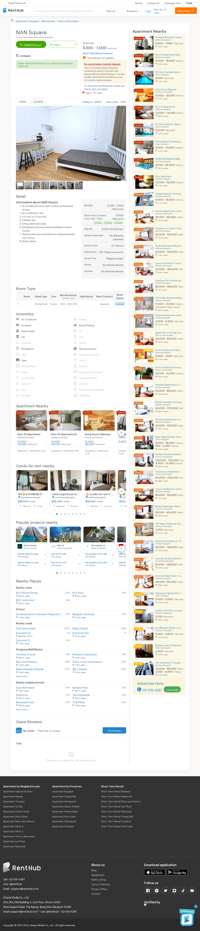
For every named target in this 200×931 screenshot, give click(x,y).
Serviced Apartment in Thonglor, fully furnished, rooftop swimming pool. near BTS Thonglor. (169, 384)
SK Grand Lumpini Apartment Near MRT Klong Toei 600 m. (169, 71)
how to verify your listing (96, 88)
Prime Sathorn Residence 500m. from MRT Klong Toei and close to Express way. (169, 141)
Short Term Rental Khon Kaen (117, 826)
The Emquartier (81, 694)
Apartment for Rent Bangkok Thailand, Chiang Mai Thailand (18, 10)
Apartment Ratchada (14, 846)
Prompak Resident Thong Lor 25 (169, 37)
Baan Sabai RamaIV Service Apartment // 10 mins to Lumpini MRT (169, 436)
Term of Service (100, 884)
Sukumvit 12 (23, 640)
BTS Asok (78, 592)
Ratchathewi (48, 21)
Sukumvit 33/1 (80, 632)
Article (138, 3)
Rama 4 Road (80, 628)
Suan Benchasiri (25, 687)
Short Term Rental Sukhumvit (116, 796)
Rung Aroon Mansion (165, 89)
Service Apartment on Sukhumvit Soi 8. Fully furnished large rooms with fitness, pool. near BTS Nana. (169, 210)
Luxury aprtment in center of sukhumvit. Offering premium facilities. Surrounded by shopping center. (169, 263)
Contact (96, 893)
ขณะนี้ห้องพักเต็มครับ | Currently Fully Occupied (169, 627)
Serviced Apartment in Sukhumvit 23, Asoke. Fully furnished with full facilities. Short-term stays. (169, 575)
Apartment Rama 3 (13, 831)
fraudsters (91, 79)
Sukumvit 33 (23, 632)
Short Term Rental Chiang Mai (117, 816)
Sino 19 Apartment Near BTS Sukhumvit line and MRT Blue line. (169, 54)
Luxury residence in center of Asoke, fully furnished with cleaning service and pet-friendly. (169, 488)
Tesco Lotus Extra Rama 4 (87, 661)
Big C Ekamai (79, 669)
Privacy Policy (99, 888)
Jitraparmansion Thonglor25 (169, 193)
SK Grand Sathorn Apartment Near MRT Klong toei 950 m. (169, 124)
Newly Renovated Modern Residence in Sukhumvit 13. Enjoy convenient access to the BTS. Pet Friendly (169, 245)
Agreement (97, 874)
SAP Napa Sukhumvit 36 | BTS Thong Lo (169, 523)
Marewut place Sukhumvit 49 (169, 645)
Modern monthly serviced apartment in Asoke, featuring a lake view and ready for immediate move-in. (169, 402)
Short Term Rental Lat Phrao (116, 806)
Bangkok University (83, 614)
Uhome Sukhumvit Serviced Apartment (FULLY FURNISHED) (169, 367)
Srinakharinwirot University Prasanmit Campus (40, 614)
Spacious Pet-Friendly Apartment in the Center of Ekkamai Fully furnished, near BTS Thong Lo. (169, 280)
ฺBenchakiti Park (25, 702)
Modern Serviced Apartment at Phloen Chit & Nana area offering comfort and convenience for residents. (169, 454)
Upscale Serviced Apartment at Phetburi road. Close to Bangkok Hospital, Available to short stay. (169, 558)
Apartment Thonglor (14, 801)
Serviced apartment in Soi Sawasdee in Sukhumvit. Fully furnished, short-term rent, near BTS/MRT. (169, 419)
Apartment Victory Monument (19, 836)
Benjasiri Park (80, 687)
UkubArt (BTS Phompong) (168, 610)
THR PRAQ (78, 702)
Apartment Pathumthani (65, 811)
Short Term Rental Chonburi (116, 821)
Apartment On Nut (13, 806)
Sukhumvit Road (25, 628)
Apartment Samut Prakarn (66, 806)
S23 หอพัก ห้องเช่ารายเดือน (168, 297)
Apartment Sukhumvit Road (17, 791)
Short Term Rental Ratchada (116, 811)
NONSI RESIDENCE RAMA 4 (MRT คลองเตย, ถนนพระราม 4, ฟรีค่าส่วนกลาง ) (169, 158)
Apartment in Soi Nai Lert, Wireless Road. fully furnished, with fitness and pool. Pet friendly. (169, 332)
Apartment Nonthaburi (64, 801)
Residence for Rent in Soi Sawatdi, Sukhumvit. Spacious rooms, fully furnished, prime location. (169, 228)
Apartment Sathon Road (16, 811)
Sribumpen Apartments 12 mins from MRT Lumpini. (169, 593)
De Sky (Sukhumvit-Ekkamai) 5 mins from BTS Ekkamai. (169, 349)
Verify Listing (98, 879)
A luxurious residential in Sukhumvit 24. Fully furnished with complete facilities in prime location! (169, 471)
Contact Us (153, 3)
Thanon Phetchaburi (68, 21)
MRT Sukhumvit (25, 600)
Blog (94, 870)
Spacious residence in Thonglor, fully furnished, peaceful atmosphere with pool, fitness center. (169, 540)
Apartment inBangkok (27, 21)
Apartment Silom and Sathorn (19, 821)
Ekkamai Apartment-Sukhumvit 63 (169, 315)
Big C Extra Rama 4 (27, 661)
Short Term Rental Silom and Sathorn (121, 801)
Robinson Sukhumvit (84, 654)
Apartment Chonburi (63, 826)
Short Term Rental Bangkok (115, 791)
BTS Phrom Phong (27, 592)
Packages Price (172, 3)
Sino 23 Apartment (165, 106)
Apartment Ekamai (13, 796)
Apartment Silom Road (15, 816)
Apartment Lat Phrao (14, 841)
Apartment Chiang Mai (64, 796)
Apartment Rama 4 (13, 826)
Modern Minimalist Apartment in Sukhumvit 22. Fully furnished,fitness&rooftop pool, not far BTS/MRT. (169, 506)
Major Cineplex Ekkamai (29, 669)
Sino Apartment (163, 176)
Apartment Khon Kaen (64, 816)
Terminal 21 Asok (25, 654)
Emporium (22, 694)
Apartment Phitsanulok (64, 821)
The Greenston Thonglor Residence (169, 662)
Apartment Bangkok (62, 791)
